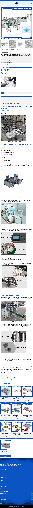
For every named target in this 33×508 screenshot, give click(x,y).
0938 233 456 (6, 70)
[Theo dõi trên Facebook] (0, 501)
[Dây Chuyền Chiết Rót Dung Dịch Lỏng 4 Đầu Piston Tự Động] (16, 391)
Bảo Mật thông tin (3, 477)
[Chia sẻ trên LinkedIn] (7, 64)
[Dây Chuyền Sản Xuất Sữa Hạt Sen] (5, 409)
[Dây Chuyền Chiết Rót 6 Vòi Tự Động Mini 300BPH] (27, 409)
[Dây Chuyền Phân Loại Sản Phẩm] (16, 409)
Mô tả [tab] (2, 93)
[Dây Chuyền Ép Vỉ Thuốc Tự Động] (5, 445)
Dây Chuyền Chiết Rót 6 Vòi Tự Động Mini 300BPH (27, 416)
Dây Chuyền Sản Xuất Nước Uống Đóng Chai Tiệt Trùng (6, 398)
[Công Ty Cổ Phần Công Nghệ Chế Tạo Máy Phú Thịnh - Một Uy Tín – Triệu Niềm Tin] (16, 3)
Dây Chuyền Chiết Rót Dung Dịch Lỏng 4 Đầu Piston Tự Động (16, 398)
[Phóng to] (2, 37)
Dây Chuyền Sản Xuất (6, 49)
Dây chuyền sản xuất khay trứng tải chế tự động (14, 377)
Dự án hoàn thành (3, 486)
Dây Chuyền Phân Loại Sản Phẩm (16, 416)
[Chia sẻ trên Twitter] (3, 64)
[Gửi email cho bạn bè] (4, 64)
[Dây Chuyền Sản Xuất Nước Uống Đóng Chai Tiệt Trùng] (5, 391)
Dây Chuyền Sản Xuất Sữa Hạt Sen (5, 416)
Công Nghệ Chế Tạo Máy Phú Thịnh (15, 506)
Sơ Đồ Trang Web (22, 506)
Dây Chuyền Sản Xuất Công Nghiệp (14, 49)
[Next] (30, 23)
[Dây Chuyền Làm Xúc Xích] (5, 427)
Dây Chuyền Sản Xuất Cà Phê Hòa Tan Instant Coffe (27, 434)
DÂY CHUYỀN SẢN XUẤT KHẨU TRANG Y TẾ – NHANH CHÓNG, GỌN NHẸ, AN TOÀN (13, 98)
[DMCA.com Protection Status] (2, 503)
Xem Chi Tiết (5, 402)
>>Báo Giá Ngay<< (5, 52)
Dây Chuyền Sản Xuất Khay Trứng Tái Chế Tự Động (16, 434)
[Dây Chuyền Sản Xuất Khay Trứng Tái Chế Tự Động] (16, 427)
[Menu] (1, 3)
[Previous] (2, 23)
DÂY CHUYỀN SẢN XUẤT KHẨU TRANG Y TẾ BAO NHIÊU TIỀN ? (10, 103)
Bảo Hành (2, 475)
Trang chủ (2, 49)
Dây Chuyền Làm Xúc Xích (5, 433)
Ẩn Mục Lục (19, 96)
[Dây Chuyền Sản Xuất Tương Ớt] (27, 391)
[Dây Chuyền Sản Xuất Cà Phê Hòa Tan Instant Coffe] (27, 427)
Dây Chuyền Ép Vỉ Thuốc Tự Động (6, 452)
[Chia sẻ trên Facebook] (1, 64)
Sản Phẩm (2, 484)
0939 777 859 (6, 73)
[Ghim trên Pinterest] (6, 64)
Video (2, 488)
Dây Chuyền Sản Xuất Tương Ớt (27, 398)
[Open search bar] (32, 3)
